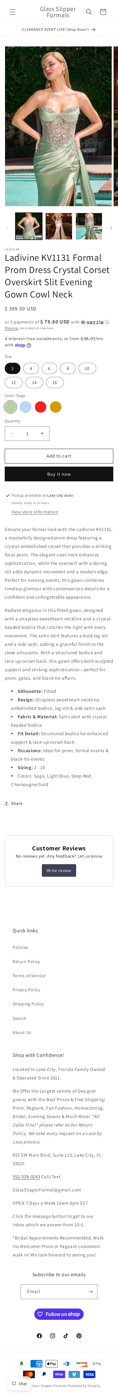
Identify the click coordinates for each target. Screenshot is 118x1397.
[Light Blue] (25, 407)
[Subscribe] (90, 1291)
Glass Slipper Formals (49, 1386)
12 (13, 382)
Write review (59, 870)
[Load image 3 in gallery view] (89, 226)
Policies (20, 947)
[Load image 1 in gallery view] (28, 226)
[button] (13, 12)
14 (34, 382)
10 (87, 368)
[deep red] (40, 407)
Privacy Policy (26, 990)
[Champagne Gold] (55, 407)
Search (19, 1018)
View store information (35, 512)
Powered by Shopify (84, 1386)
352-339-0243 (26, 1177)
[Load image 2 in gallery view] (58, 226)
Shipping (11, 328)
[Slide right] (111, 228)
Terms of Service (29, 975)
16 (55, 382)
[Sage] (10, 407)
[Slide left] (7, 228)
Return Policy (26, 961)
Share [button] (17, 803)
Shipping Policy (28, 1004)
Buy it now (59, 474)
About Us (22, 1032)
